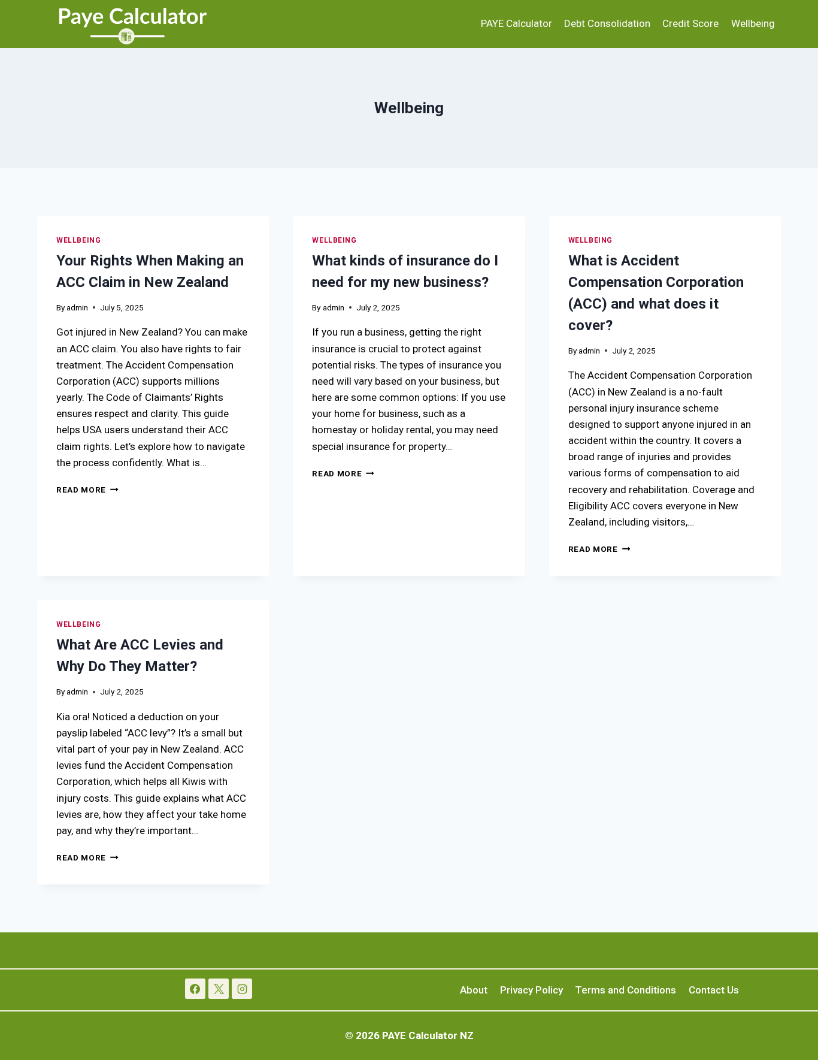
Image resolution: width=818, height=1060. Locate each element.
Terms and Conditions (625, 990)
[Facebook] (195, 989)
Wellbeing (753, 23)
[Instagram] (242, 989)
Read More (87, 489)
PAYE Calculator (516, 23)
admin (77, 307)
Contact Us (714, 990)
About (473, 990)
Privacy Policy (531, 990)
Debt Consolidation (607, 23)
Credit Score (690, 23)
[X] (218, 989)
